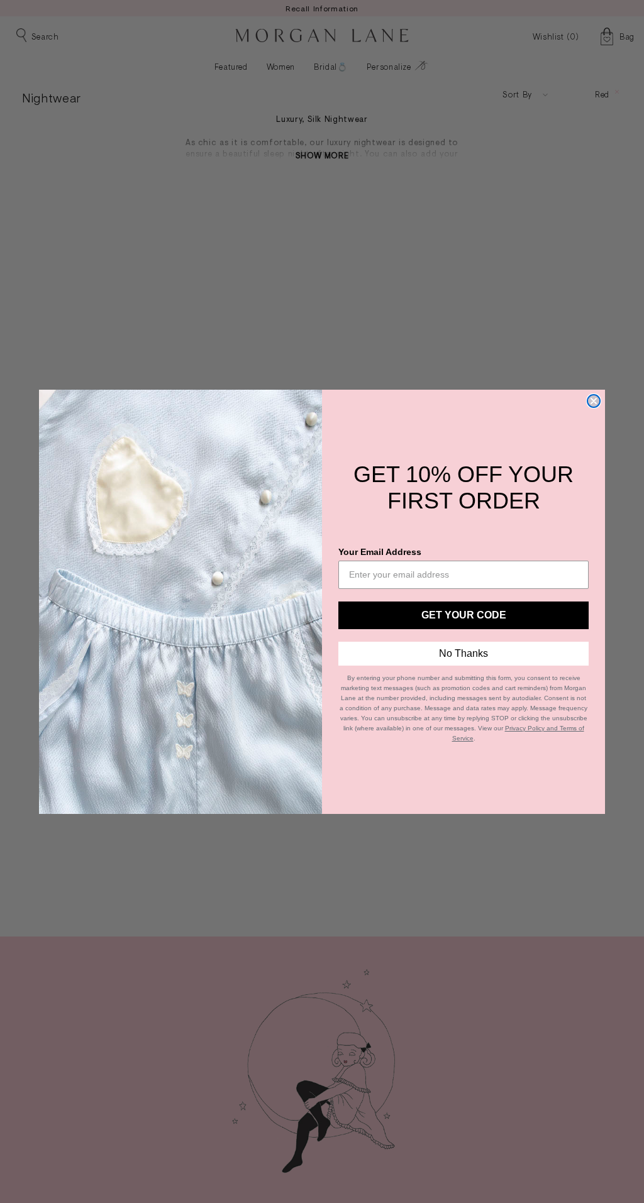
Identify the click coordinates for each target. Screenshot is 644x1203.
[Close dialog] (593, 401)
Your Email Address (379, 552)
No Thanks (463, 653)
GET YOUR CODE (463, 615)
